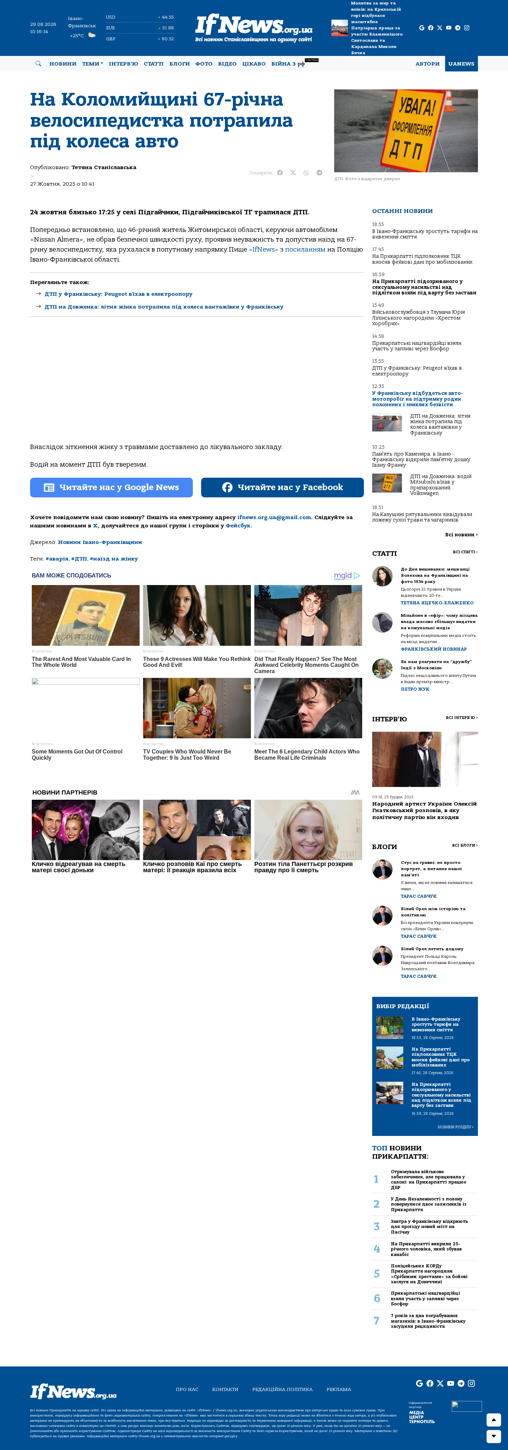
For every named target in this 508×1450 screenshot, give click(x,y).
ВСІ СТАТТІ (465, 552)
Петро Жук (415, 689)
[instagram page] (466, 28)
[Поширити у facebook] (280, 173)
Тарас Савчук (419, 896)
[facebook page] (430, 28)
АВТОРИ (428, 64)
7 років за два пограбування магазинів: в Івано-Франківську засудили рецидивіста (428, 1321)
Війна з (294, 63)
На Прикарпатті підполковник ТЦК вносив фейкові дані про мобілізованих (422, 259)
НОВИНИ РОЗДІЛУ (456, 1127)
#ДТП (79, 559)
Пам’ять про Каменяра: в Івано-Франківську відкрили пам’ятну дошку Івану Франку (421, 459)
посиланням (305, 249)
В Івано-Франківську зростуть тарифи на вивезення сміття (425, 234)
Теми (90, 64)
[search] (38, 64)
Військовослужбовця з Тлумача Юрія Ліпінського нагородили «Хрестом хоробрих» (418, 318)
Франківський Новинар (434, 649)
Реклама (339, 1389)
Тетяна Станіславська (104, 167)
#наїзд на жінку (114, 559)
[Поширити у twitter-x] (293, 173)
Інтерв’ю (123, 64)
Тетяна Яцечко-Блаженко (437, 602)
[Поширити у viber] (306, 173)
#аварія (57, 559)
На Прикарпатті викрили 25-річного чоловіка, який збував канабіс (426, 1249)
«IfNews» (264, 249)
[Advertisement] (197, 385)
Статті (154, 64)
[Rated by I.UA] (467, 1406)
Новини (62, 64)
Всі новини (461, 535)
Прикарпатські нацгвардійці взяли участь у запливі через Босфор (416, 346)
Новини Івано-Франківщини (100, 542)
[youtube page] (448, 28)
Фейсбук (238, 526)
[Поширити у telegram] (319, 173)
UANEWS (461, 64)
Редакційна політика (282, 1389)
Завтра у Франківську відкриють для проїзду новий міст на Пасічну (429, 1227)
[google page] (421, 28)
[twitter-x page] (439, 28)
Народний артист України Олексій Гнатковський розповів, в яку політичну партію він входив (424, 810)
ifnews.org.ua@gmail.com (274, 517)
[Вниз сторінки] (494, 1436)
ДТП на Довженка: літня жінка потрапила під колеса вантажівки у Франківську (164, 307)
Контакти (225, 1389)
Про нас (187, 1389)
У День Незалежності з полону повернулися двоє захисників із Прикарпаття (429, 1204)
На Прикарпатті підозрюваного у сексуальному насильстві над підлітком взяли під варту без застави (424, 287)
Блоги (179, 64)
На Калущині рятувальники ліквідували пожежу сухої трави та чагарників (422, 517)
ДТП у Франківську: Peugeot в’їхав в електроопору (118, 294)
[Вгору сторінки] (494, 1420)
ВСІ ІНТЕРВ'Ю (462, 718)
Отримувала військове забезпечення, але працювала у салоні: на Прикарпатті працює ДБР (428, 1179)
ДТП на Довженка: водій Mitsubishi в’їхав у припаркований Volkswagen (440, 485)
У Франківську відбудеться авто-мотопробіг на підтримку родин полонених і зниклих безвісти (417, 399)
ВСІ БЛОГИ (465, 845)
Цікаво (254, 64)
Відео (227, 64)
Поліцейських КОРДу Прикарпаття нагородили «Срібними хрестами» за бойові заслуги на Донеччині (429, 1273)
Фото (204, 64)
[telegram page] (457, 28)
